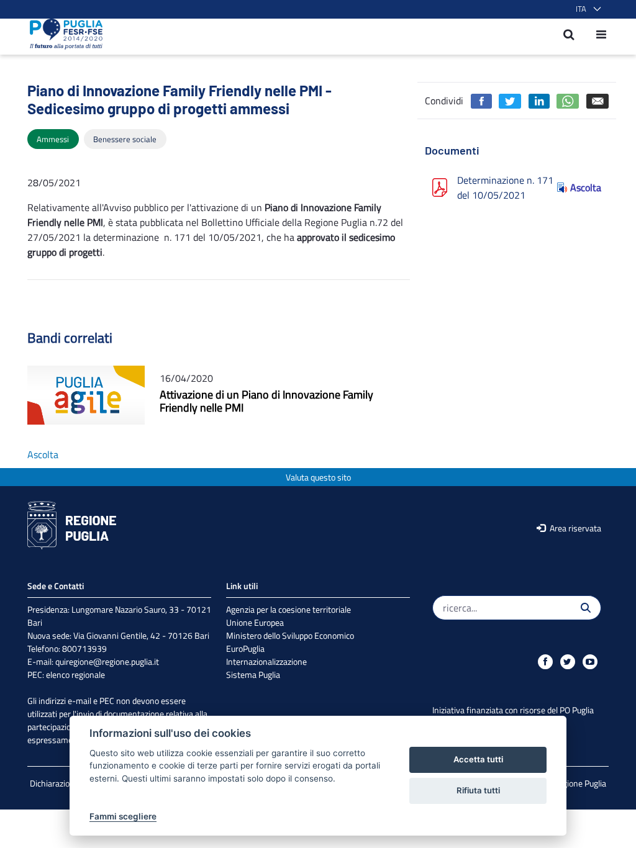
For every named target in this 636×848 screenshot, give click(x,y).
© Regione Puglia (575, 783)
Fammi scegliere (123, 816)
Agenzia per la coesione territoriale (288, 609)
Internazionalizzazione (266, 661)
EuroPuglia (245, 648)
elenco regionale (75, 674)
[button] (586, 9)
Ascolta (585, 187)
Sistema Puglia (253, 674)
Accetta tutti (478, 759)
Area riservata (574, 528)
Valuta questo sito (318, 477)
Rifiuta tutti (478, 790)
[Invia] (586, 608)
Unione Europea (255, 622)
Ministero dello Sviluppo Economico (290, 635)
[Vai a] (62, 34)
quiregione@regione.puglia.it (107, 661)
